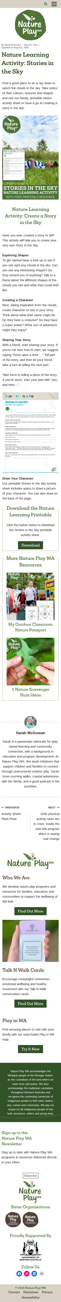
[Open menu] (54, 4)
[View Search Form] (45, 4)
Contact (14, 1292)
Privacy (47, 1292)
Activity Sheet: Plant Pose (11, 813)
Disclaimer (30, 1292)
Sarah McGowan (13, 45)
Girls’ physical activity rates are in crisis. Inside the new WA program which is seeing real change (46, 823)
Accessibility (30, 1297)
